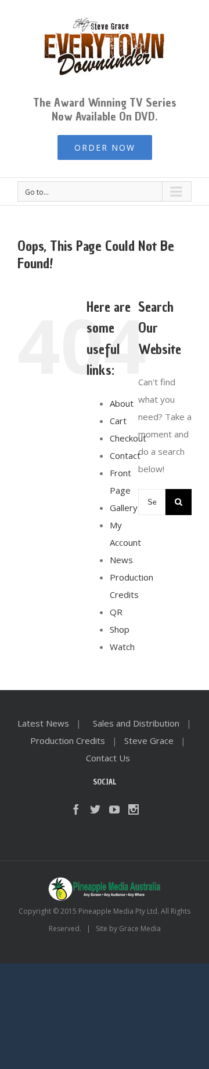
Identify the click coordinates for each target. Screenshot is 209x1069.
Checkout (128, 438)
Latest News (43, 723)
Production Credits (67, 740)
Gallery (124, 507)
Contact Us (108, 758)
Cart (118, 420)
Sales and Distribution (136, 723)
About (122, 403)
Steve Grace (149, 740)
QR (116, 612)
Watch (122, 646)
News (121, 559)
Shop (119, 629)
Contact (125, 455)
